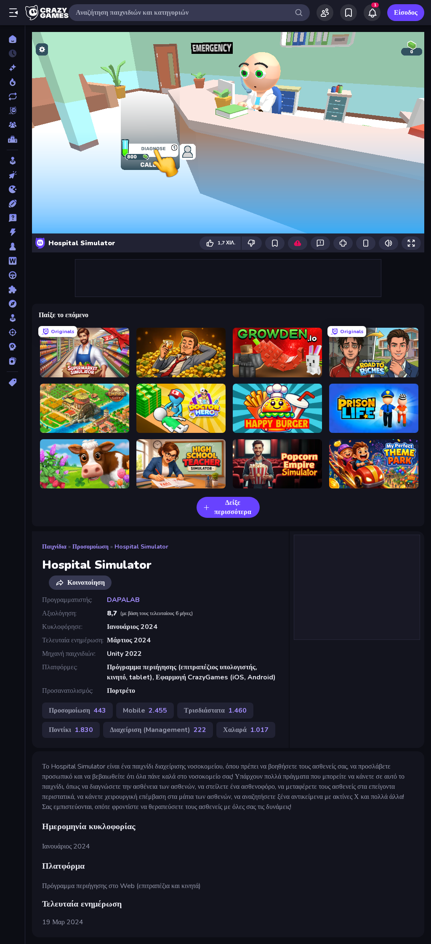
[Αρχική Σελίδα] (12, 39)
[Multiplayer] (12, 125)
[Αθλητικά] (12, 203)
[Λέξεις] (12, 261)
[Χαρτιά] (12, 361)
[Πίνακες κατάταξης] (12, 139)
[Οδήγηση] (12, 275)
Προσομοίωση (90, 547)
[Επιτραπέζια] (12, 246)
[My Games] (348, 12)
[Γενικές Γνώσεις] (12, 218)
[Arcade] (12, 161)
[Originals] (12, 110)
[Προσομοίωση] (12, 318)
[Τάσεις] (12, 82)
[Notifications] (372, 12)
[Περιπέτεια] (12, 304)
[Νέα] (12, 68)
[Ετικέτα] (12, 382)
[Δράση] (12, 232)
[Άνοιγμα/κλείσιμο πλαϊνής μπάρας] (13, 13)
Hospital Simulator (141, 547)
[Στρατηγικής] (12, 346)
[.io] (12, 189)
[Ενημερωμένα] (12, 96)
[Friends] (325, 12)
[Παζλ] (12, 289)
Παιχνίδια (54, 547)
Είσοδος (406, 12)
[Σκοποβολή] (12, 332)
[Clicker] (12, 175)
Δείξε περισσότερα (232, 507)
